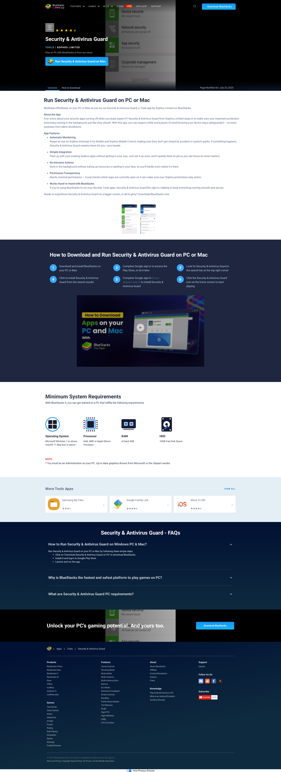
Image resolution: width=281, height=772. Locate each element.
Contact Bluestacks (158, 673)
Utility (103, 719)
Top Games (52, 707)
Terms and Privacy (54, 761)
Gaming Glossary (157, 700)
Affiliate (141, 6)
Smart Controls (107, 694)
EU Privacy (87, 761)
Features (75, 6)
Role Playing (52, 731)
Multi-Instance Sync (109, 680)
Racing (50, 728)
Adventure (51, 717)
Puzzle (50, 724)
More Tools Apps (59, 489)
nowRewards (53, 694)
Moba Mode (106, 673)
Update (202, 666)
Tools (49, 47)
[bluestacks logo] (54, 6)
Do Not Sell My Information (103, 761)
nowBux (50, 687)
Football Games (54, 745)
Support (156, 6)
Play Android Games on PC (161, 693)
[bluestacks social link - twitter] (220, 681)
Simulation (51, 735)
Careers (153, 677)
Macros (104, 684)
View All (230, 489)
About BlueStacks (158, 666)
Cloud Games (53, 710)
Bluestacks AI (53, 677)
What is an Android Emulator (162, 696)
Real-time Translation (110, 691)
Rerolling (105, 698)
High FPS (105, 712)
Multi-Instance (107, 677)
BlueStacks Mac (54, 670)
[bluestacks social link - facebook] (213, 681)
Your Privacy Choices (144, 770)
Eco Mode (105, 687)
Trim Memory (107, 705)
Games (92, 6)
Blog (106, 6)
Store (123, 6)
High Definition (107, 715)
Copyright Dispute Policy (72, 761)
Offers (49, 684)
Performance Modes (110, 701)
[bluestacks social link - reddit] (207, 681)
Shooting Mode (107, 670)
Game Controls (107, 666)
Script (103, 708)
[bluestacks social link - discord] (201, 681)
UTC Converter (107, 722)
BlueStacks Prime (54, 666)
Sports (50, 738)
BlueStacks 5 (52, 673)
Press (152, 680)
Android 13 (51, 691)
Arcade (50, 721)
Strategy (50, 742)
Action (50, 714)
